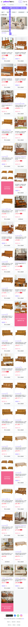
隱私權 (14, 625)
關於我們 (13, 621)
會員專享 (9, 29)
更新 (23, 618)
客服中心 (8, 621)
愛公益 (9, 31)
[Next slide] (12, 43)
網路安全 (9, 625)
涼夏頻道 (9, 21)
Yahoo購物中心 (8, 2)
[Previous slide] (2, 43)
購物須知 (18, 621)
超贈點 (24, 8)
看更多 (9, 33)
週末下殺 (9, 26)
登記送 (9, 11)
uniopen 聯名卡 (15, 8)
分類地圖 (18, 625)
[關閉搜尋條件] (8, 4)
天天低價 (9, 18)
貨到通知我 (20, 219)
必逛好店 (9, 24)
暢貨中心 (9, 13)
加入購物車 (8, 61)
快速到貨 (9, 16)
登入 (20, 1)
